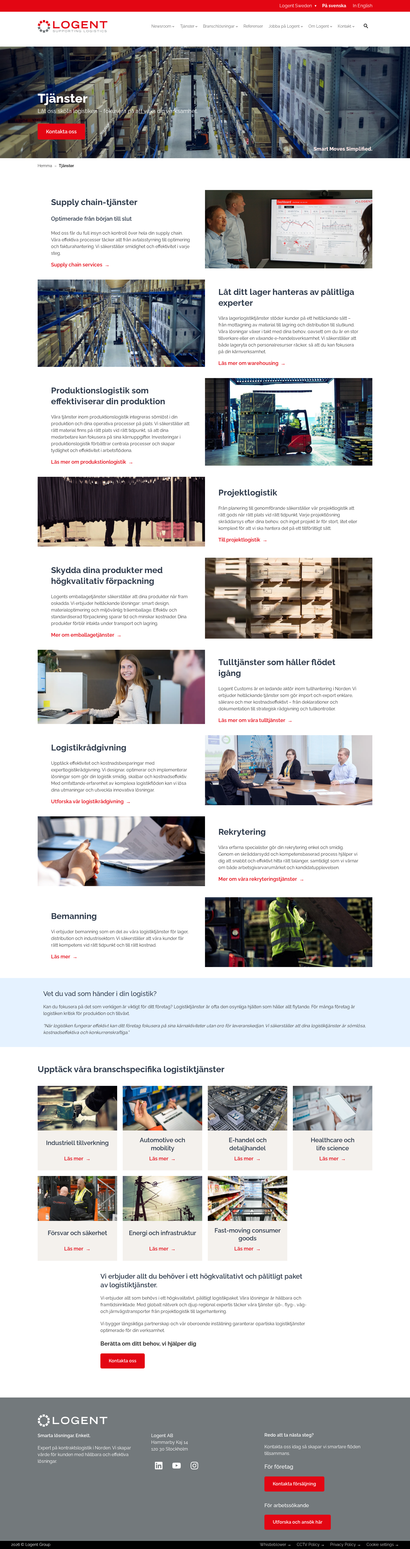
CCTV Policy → (311, 1544)
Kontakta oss (61, 131)
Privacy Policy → (345, 1544)
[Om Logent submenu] (331, 26)
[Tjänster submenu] (196, 26)
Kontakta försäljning (294, 1484)
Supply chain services (76, 265)
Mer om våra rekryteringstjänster (257, 879)
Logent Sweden (298, 5)
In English (362, 5)
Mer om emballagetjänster (82, 635)
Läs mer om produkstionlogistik (88, 462)
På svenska (334, 5)
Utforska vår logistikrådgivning (87, 801)
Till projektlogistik (239, 540)
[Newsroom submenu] (173, 26)
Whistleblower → (275, 1544)
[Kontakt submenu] (353, 26)
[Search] (366, 26)
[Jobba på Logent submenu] (302, 26)
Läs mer (60, 956)
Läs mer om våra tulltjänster (251, 720)
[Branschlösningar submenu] (237, 26)
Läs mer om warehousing (248, 363)
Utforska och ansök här (297, 1522)
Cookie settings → (382, 1544)
